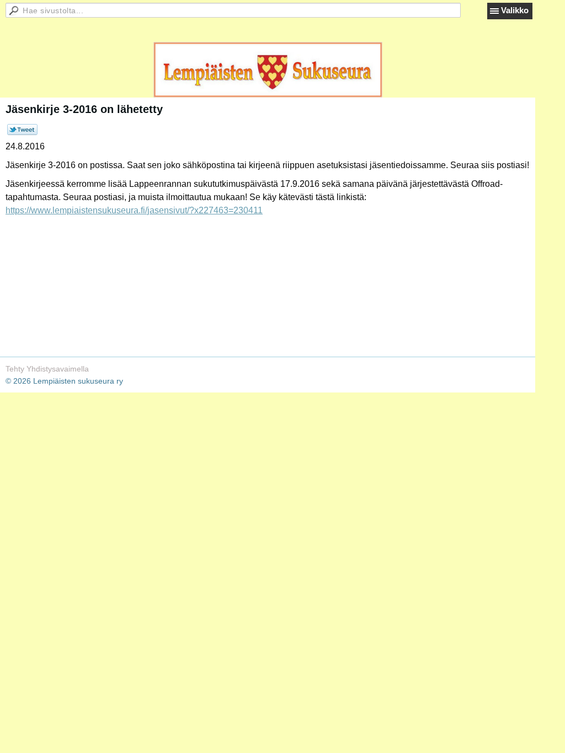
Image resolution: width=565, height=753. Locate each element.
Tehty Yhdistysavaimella (47, 368)
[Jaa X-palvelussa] (22, 132)
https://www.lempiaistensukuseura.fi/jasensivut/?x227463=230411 (134, 210)
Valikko (515, 10)
